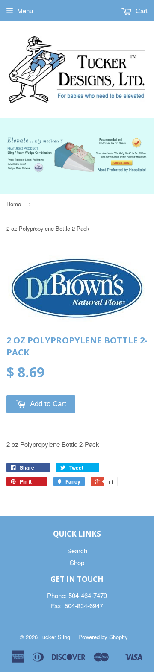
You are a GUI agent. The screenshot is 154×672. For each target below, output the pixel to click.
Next (142, 146)
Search (77, 550)
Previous (11, 146)
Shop (77, 562)
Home (13, 204)
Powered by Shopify (103, 637)
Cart (141, 10)
